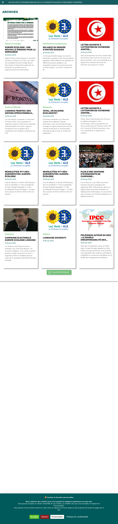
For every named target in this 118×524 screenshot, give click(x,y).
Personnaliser (57, 517)
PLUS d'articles (60, 272)
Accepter (34, 517)
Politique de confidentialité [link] (77, 517)
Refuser (44, 517)
